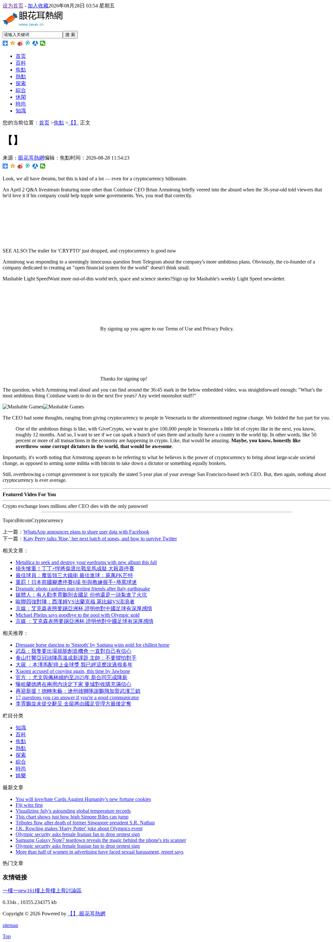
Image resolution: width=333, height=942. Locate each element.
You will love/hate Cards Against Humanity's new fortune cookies (83, 799)
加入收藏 (38, 5)
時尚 (21, 104)
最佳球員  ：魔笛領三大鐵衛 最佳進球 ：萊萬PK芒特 (74, 575)
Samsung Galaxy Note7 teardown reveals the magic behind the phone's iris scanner (101, 840)
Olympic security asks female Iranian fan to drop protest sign (78, 834)
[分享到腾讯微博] (28, 43)
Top (7, 936)
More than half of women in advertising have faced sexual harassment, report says (99, 852)
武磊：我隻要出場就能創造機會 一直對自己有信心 (73, 651)
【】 (73, 122)
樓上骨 (42, 890)
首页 (21, 56)
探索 (21, 83)
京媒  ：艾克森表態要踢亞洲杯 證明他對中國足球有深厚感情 (84, 621)
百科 (21, 63)
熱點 (21, 76)
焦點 (21, 69)
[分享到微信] (43, 43)
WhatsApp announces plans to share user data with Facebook (86, 532)
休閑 (21, 97)
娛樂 (21, 775)
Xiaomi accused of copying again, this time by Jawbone (73, 671)
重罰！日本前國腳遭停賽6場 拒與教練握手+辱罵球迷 (76, 582)
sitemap (10, 925)
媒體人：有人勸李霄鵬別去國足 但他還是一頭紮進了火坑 (81, 595)
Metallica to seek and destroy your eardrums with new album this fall (86, 562)
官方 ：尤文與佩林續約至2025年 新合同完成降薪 (71, 677)
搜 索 (70, 34)
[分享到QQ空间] (13, 43)
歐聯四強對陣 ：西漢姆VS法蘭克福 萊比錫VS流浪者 (75, 601)
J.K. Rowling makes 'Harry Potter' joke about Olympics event (79, 828)
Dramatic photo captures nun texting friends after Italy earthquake (83, 588)
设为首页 (13, 5)
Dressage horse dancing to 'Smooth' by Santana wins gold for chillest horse (92, 645)
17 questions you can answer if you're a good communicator (77, 697)
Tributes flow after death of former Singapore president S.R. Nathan (85, 822)
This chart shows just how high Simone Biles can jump (72, 816)
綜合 (21, 90)
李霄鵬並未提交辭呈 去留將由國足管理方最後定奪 (73, 703)
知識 (21, 110)
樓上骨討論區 (66, 890)
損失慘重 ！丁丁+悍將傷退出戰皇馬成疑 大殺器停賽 (75, 568)
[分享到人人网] (35, 43)
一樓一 (10, 890)
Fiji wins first (29, 805)
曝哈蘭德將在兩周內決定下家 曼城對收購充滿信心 (73, 684)
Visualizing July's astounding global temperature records (73, 811)
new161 (26, 890)
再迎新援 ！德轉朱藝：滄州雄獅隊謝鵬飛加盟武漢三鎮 (78, 691)
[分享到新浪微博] (20, 43)
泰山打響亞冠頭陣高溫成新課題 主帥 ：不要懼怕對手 (76, 658)
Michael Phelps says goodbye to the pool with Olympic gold (78, 615)
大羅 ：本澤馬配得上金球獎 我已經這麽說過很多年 (74, 664)
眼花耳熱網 (31, 158)
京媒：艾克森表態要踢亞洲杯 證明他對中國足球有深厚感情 (84, 608)
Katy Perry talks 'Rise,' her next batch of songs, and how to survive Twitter (100, 538)
